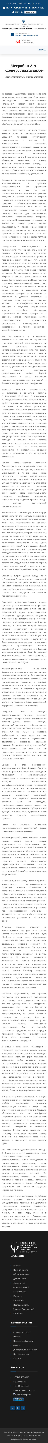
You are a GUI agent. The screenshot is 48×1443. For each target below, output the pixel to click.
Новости (17, 1336)
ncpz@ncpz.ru (19, 1381)
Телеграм (17, 8)
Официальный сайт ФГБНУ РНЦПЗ (24, 3)
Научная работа (20, 1270)
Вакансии (17, 1358)
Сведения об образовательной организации (21, 1287)
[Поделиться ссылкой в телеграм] (23, 1408)
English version (30, 12)
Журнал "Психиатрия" (23, 1309)
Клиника (17, 1296)
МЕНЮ (41, 49)
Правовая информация (23, 1341)
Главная (17, 1265)
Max (7, 8)
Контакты (19, 12)
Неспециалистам (21, 1305)
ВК (26, 8)
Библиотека (18, 1300)
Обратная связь (38, 8)
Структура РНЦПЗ (21, 1332)
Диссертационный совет (25, 1349)
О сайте (17, 1345)
